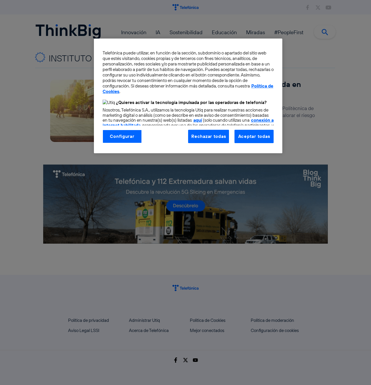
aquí (197, 120)
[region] (188, 96)
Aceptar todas (254, 136)
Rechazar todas (208, 136)
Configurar (122, 136)
